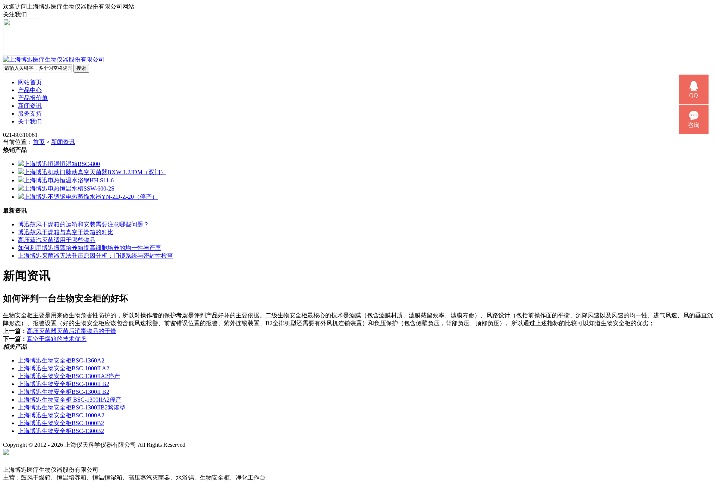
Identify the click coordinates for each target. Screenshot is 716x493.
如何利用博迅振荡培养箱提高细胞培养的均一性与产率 (89, 248)
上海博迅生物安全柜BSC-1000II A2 (63, 368)
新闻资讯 (30, 106)
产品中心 (30, 90)
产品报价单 (33, 98)
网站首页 (30, 82)
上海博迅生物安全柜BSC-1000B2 (61, 423)
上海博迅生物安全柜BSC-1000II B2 (63, 384)
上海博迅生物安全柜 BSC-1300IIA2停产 (70, 399)
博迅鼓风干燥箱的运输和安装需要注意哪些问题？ (83, 224)
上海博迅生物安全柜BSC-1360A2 (61, 360)
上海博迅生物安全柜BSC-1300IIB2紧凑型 (72, 407)
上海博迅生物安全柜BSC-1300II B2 (63, 392)
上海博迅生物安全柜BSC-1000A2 (61, 415)
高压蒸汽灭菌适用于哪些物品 (56, 240)
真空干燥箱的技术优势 (57, 339)
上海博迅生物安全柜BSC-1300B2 (61, 431)
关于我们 (30, 121)
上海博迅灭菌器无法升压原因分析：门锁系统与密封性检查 (95, 255)
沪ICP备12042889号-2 (228, 445)
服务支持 (30, 113)
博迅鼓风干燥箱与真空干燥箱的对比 (65, 232)
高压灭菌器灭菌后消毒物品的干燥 (71, 331)
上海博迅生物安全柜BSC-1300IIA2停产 (69, 376)
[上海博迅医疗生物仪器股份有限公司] (53, 59)
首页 (39, 142)
